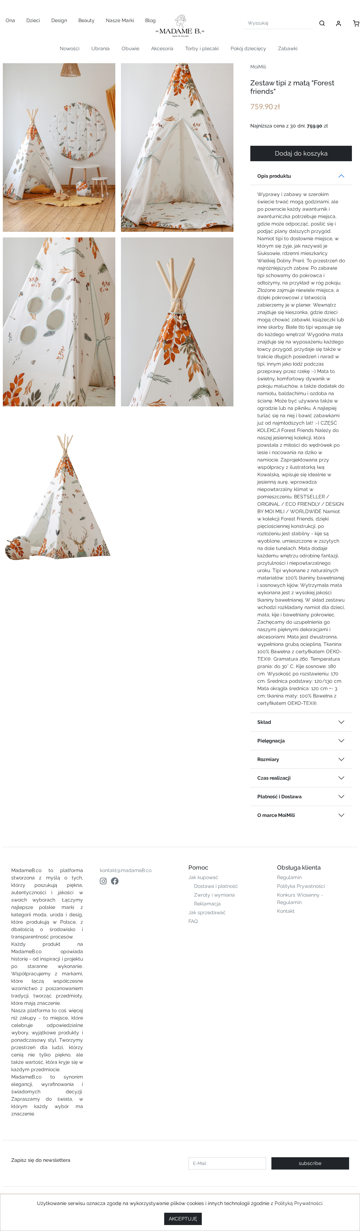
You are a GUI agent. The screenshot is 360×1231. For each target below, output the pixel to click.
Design (59, 20)
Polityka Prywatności (301, 886)
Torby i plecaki (202, 48)
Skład (264, 722)
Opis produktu (274, 176)
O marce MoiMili (276, 815)
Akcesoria (162, 48)
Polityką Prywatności (298, 1203)
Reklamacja (207, 903)
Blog (150, 20)
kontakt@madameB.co (126, 870)
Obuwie (130, 48)
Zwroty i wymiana (214, 895)
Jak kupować (203, 877)
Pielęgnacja (271, 741)
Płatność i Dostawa (279, 796)
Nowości (69, 48)
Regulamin (289, 877)
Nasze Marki (120, 20)
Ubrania (100, 48)
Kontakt (286, 911)
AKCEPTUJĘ (183, 1219)
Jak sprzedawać (207, 912)
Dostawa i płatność (216, 886)
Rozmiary (268, 759)
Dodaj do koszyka (301, 153)
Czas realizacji (274, 778)
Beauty (86, 20)
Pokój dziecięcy (248, 48)
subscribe (310, 1163)
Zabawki (287, 48)
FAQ (193, 921)
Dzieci (33, 20)
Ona (10, 20)
